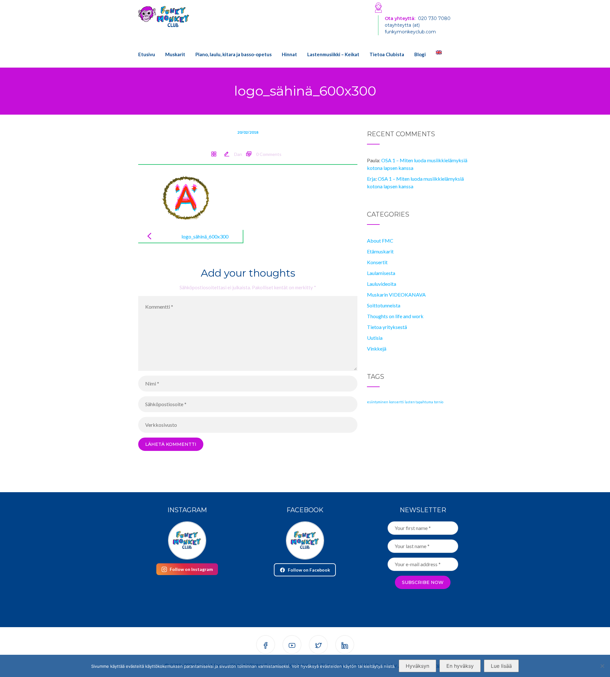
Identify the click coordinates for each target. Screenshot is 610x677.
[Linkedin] (345, 646)
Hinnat (289, 54)
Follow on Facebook (309, 570)
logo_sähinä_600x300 (204, 236)
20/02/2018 (247, 132)
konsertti (396, 402)
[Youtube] (292, 646)
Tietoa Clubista (386, 54)
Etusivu (146, 54)
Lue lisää (501, 666)
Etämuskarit (380, 251)
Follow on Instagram (191, 569)
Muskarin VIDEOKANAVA (396, 295)
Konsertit (377, 262)
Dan (238, 154)
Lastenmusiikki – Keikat (333, 54)
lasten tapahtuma (419, 402)
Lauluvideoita (381, 284)
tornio (438, 402)
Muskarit (175, 54)
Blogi (420, 54)
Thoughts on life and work (395, 316)
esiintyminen (377, 402)
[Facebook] (265, 646)
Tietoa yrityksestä (387, 327)
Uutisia (375, 338)
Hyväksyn (417, 666)
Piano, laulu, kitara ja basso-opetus (233, 54)
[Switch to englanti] (436, 52)
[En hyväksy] (602, 666)
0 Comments (268, 154)
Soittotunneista (383, 305)
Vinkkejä (376, 348)
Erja (371, 179)
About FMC (380, 241)
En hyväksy (460, 666)
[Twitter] (318, 646)
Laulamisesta (381, 273)
